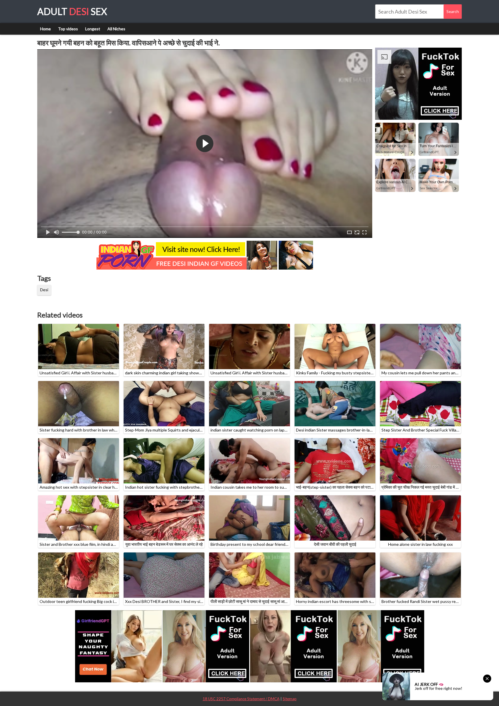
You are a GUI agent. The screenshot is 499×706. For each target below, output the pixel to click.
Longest (92, 28)
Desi (44, 289)
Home (45, 28)
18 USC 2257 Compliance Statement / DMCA (241, 698)
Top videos (68, 28)
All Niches (116, 28)
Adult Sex (72, 11)
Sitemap (290, 698)
